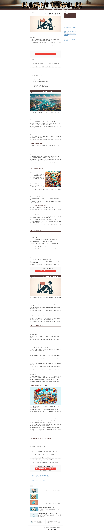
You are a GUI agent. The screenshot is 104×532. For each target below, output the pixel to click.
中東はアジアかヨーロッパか (37, 79)
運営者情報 (58, 527)
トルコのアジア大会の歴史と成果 (37, 82)
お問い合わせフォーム (65, 9)
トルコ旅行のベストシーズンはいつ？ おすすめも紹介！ (70, 29)
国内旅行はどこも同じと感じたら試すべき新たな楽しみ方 (40, 475)
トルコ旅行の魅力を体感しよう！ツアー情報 (39, 85)
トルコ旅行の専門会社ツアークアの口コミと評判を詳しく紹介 (70, 25)
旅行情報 (58, 9)
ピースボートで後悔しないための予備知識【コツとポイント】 (47, 507)
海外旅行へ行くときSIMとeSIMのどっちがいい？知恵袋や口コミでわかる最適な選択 (70, 37)
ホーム (39, 9)
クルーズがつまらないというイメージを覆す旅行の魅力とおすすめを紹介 (70, 42)
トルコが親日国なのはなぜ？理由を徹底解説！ (70, 27)
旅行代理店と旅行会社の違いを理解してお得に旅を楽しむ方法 (70, 32)
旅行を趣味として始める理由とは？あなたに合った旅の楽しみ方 (40, 476)
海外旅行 (45, 9)
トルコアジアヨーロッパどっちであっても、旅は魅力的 (40, 86)
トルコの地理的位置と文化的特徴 (37, 76)
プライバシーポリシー (46, 527)
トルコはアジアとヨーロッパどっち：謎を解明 (39, 74)
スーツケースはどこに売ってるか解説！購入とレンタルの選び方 (70, 40)
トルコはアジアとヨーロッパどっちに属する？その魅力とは (40, 81)
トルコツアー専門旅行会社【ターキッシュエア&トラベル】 (45, 270)
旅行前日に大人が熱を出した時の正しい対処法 (38, 480)
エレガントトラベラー (52, 529)
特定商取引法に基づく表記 (53, 527)
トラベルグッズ (52, 9)
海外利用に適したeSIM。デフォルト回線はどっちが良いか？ (70, 35)
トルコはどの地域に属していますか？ (38, 75)
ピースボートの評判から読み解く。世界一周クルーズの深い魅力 (40, 479)
